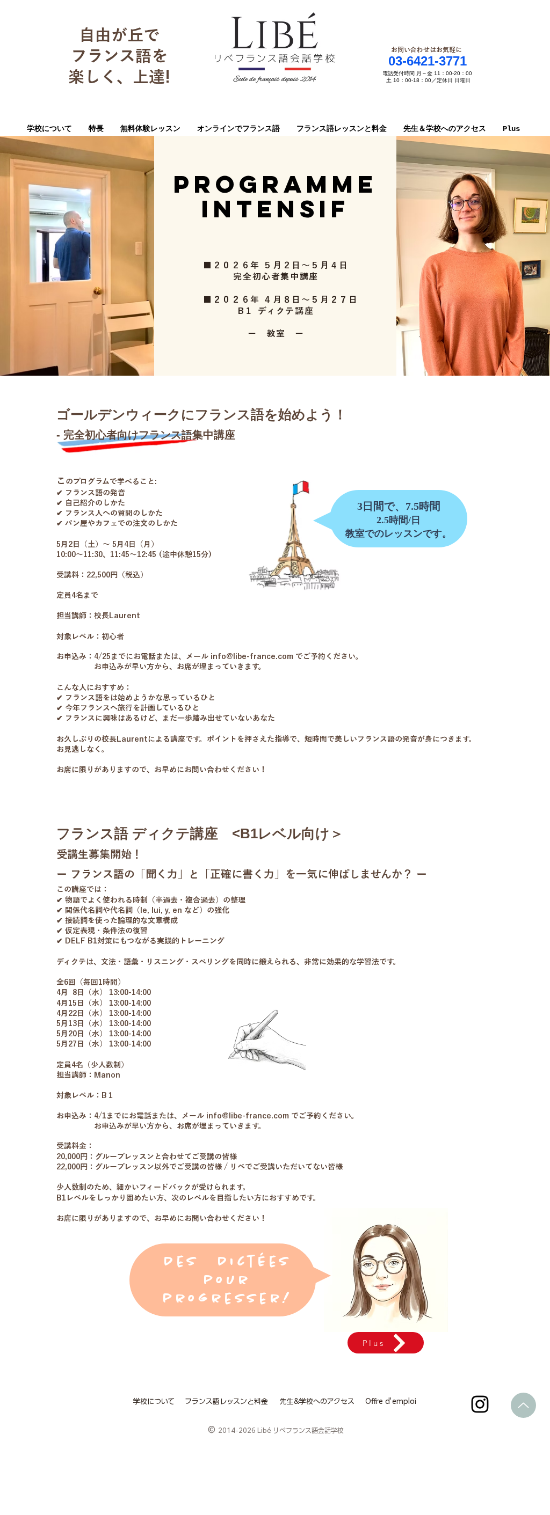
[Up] (523, 1405)
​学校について (154, 1401)
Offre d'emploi (390, 1401)
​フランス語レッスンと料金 (226, 1401)
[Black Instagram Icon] (479, 1404)
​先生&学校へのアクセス (317, 1401)
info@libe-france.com (252, 656)
